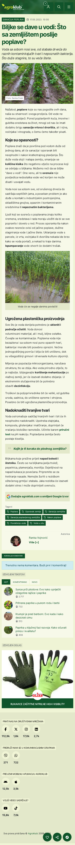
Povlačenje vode (18, 523)
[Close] (59, 6)
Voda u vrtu (38, 523)
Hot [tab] (6, 582)
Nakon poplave (54, 517)
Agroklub (33, 833)
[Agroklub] (13, 6)
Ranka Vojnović (38, 537)
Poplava (14, 511)
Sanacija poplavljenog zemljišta (25, 517)
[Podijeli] (57, 837)
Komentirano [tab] (20, 582)
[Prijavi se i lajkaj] (47, 837)
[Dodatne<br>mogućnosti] (67, 837)
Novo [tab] (34, 582)
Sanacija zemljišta (56, 511)
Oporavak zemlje (33, 511)
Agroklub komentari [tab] (13, 556)
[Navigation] (69, 6)
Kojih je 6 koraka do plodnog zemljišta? (40, 448)
